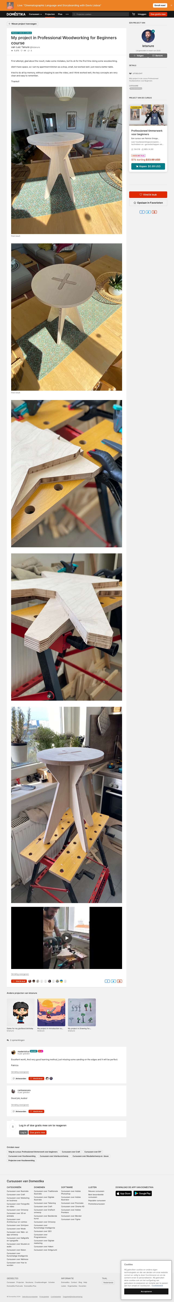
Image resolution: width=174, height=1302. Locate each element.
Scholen (51, 1282)
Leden (63, 1286)
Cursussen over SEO (43, 1231)
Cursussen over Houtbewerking (21, 1156)
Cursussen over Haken (43, 1246)
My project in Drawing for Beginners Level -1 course (79, 1029)
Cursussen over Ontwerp (17, 1210)
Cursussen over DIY (92, 1152)
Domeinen (39, 1187)
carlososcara (24, 1090)
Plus (60, 14)
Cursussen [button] (34, 14)
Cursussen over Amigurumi (45, 1250)
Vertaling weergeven (20, 974)
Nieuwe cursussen (96, 1191)
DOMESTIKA (16, 14)
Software (67, 1187)
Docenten (82, 1286)
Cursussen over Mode (16, 1229)
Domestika (65, 1282)
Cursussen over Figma (70, 1219)
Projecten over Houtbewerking (21, 1160)
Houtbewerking (136, 88)
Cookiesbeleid (56, 1297)
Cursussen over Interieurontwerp (54, 1156)
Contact (74, 1282)
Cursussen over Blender (71, 1216)
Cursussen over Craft (71, 1152)
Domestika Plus (30, 1286)
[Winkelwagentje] (133, 14)
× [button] (171, 5)
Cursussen (11, 1282)
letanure (33, 993)
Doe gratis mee (37, 1132)
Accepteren (146, 1291)
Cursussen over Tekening (45, 1203)
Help (85, 1282)
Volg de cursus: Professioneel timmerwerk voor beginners (33, 1152)
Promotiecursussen (96, 1204)
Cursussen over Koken (16, 1250)
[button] (67, 14)
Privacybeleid (44, 1297)
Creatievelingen (41, 1282)
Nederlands (108, 1282)
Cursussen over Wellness (17, 1259)
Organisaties (72, 1286)
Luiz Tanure (28, 47)
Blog (80, 1282)
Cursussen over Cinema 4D (72, 1206)
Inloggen (142, 14)
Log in (23, 1132)
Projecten (50, 14)
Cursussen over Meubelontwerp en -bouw (91, 1156)
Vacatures (29, 1282)
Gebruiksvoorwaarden (30, 1297)
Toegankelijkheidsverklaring (72, 1297)
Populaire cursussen (97, 1200)
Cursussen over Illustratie (18, 1191)
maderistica (23, 1051)
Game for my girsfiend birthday (20, 1028)
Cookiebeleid (157, 1286)
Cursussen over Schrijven (18, 1225)
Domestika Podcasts (15, 1286)
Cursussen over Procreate (72, 1203)
